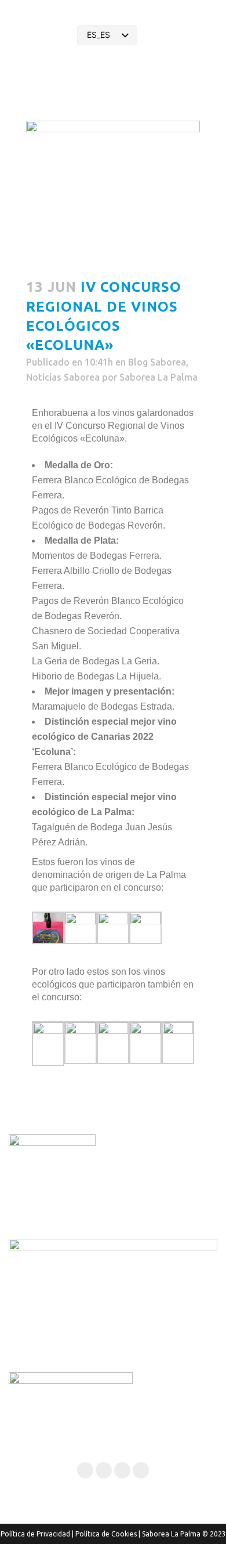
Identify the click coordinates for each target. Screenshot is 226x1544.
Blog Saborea (157, 362)
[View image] (48, 940)
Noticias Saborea (63, 377)
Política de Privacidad (35, 1534)
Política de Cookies (106, 1534)
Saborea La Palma (158, 377)
